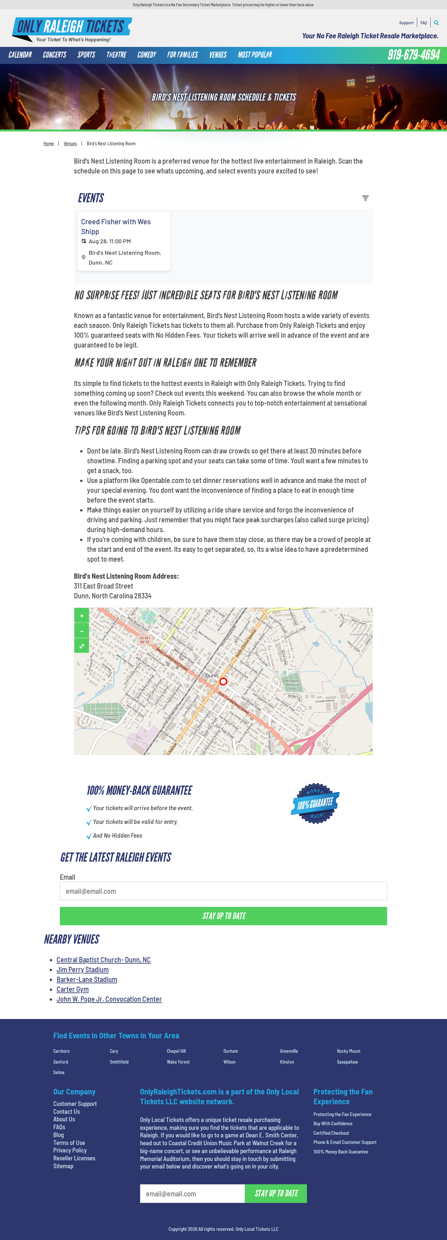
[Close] (316, 82)
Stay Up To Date (272, 171)
